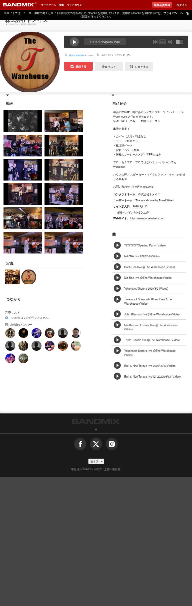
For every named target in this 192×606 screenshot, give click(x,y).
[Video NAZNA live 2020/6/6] (70, 121)
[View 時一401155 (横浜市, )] (76, 345)
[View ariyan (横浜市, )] (63, 333)
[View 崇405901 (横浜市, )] (10, 333)
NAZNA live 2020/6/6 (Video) (142, 256)
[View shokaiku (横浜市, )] (76, 333)
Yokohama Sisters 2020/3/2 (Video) (146, 288)
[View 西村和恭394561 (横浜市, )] (49, 333)
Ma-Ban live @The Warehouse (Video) (148, 278)
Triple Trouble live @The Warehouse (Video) (152, 340)
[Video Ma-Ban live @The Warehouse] (70, 145)
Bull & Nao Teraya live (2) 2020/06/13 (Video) (152, 376)
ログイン (181, 5)
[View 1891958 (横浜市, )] (10, 358)
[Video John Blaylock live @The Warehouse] (29, 194)
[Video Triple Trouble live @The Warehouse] (29, 218)
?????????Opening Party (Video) (145, 245)
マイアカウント (75, 5)
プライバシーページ (176, 13)
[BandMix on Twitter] (96, 446)
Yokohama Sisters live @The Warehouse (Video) (150, 353)
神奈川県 (80, 55)
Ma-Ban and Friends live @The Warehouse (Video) (151, 327)
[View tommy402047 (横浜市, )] (63, 345)
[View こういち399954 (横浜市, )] (36, 333)
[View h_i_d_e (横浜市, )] (10, 345)
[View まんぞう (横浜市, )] (49, 345)
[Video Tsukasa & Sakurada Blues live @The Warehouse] (70, 170)
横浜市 (72, 55)
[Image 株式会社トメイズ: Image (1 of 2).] (12, 271)
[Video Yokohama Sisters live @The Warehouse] (70, 218)
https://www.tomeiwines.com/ (147, 218)
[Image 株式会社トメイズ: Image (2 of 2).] (28, 271)
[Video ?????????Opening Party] (29, 121)
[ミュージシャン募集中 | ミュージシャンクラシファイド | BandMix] (19, 5)
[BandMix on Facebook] (80, 446)
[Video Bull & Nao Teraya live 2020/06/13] (29, 242)
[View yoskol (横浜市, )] (23, 358)
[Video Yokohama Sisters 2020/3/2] (29, 170)
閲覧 (61, 5)
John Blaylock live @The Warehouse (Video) (152, 314)
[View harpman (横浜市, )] (23, 345)
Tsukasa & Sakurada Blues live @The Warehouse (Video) (148, 301)
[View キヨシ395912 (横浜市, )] (36, 345)
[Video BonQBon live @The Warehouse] (29, 145)
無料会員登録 (162, 5)
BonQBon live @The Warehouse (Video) (149, 267)
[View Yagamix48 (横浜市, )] (23, 333)
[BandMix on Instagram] (112, 446)
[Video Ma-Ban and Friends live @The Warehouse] (70, 194)
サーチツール (48, 5)
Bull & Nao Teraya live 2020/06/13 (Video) (150, 366)
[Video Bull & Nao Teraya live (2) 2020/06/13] (70, 242)
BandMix (96, 421)
